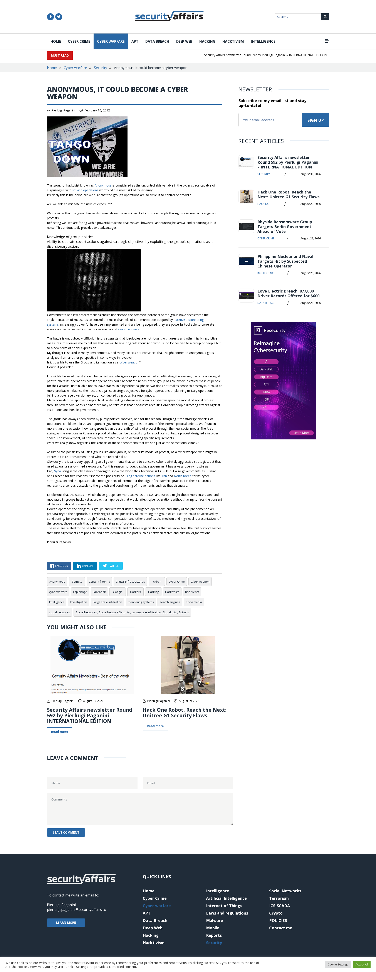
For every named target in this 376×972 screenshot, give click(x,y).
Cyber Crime (79, 41)
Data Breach (157, 41)
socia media (194, 602)
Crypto (276, 913)
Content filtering (99, 582)
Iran (164, 476)
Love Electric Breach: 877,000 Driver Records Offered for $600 (288, 293)
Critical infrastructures (130, 582)
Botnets (77, 582)
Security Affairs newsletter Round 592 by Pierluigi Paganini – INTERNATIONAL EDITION (255, 55)
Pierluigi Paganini (63, 110)
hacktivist (180, 320)
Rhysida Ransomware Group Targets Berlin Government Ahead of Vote (284, 226)
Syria (58, 471)
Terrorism (279, 898)
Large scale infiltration (107, 602)
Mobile (212, 927)
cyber (157, 582)
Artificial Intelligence (226, 898)
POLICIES (278, 920)
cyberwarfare (58, 592)
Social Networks (285, 890)
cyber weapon (129, 362)
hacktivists (192, 592)
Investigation (78, 602)
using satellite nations (140, 476)
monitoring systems (141, 602)
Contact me (280, 927)
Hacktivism (233, 41)
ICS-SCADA (279, 905)
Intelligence (263, 41)
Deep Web (184, 41)
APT (134, 41)
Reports (214, 935)
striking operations (85, 190)
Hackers (135, 592)
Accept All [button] (362, 964)
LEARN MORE (66, 922)
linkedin (87, 565)
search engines (128, 329)
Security (100, 67)
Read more (59, 732)
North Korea (182, 476)
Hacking (207, 41)
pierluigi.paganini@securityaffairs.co (76, 909)
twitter (113, 565)
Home (55, 41)
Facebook (99, 592)
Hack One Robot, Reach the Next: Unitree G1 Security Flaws (185, 712)
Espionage (80, 592)
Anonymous (103, 185)
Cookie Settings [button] (338, 964)
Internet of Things (224, 905)
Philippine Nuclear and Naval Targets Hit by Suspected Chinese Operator (285, 261)
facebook (61, 565)
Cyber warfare (110, 41)
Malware (214, 920)
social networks (59, 612)
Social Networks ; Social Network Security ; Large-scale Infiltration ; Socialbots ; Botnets (132, 612)
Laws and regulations (227, 913)
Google (118, 592)
